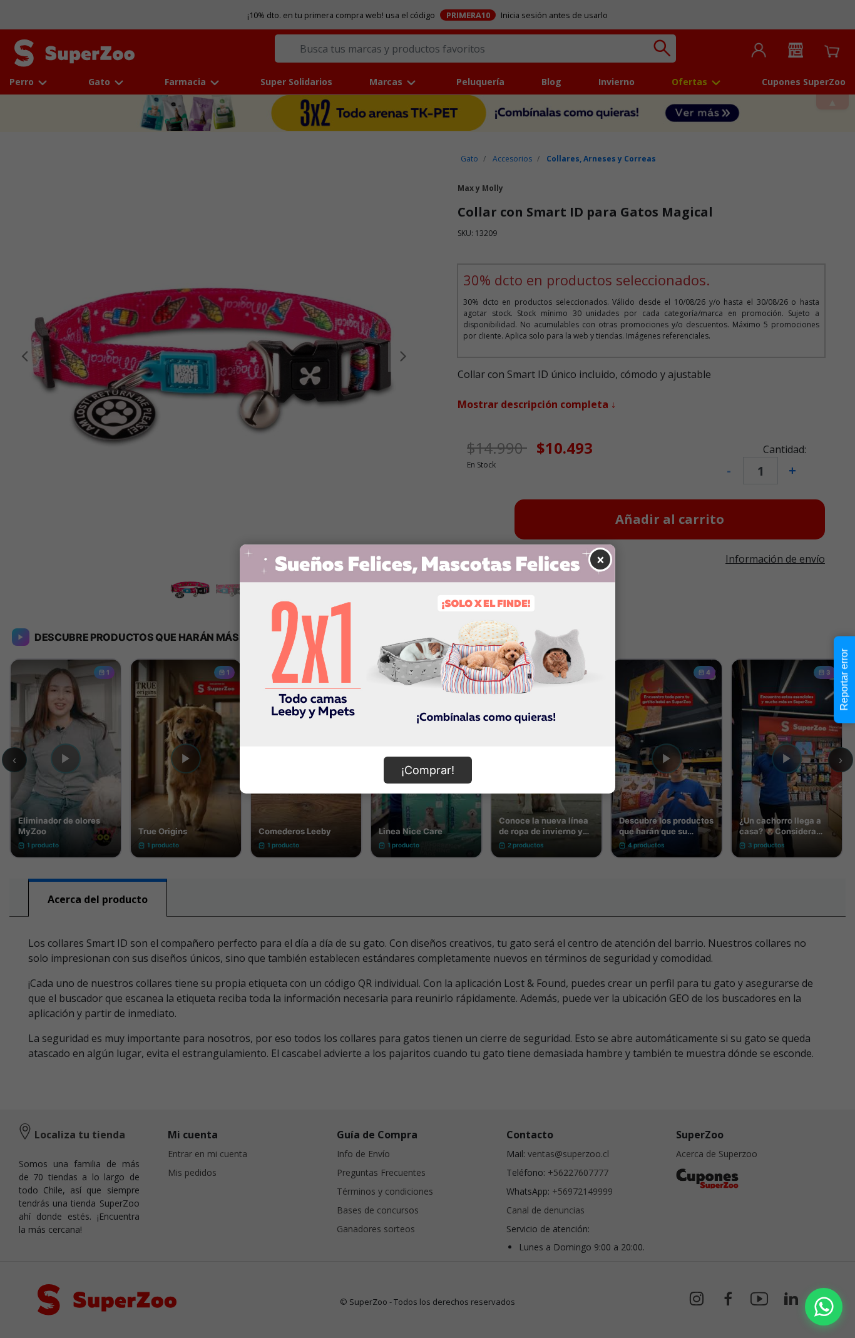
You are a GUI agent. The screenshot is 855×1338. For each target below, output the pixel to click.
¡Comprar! (427, 770)
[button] (823, 1306)
